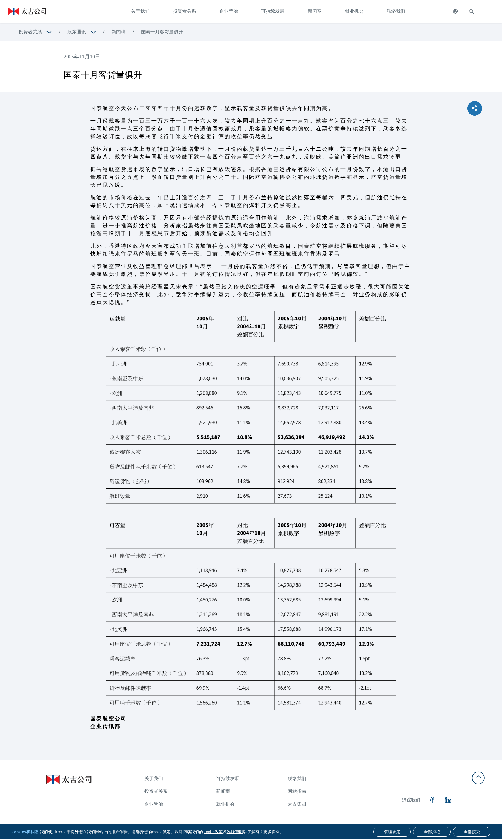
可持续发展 (272, 11)
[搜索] (471, 11)
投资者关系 (184, 11)
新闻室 (315, 11)
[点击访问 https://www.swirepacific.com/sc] (23, 11)
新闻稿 (119, 32)
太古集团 (297, 804)
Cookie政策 (213, 831)
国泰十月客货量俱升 (162, 32)
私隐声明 (235, 831)
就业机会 (354, 11)
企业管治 (228, 11)
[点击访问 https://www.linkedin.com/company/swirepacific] (448, 800)
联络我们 (396, 11)
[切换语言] (455, 11)
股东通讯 (76, 32)
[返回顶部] (478, 777)
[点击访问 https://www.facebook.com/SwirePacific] (431, 800)
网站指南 (297, 791)
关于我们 (140, 11)
